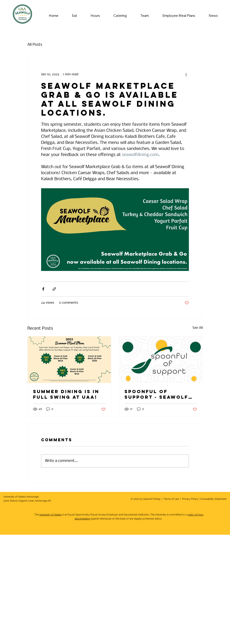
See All (197, 328)
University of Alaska (50, 514)
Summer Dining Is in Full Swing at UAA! (66, 394)
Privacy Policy (189, 498)
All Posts (34, 45)
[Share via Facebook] (43, 289)
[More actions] (186, 74)
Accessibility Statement (213, 498)
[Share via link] (54, 289)
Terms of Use (171, 498)
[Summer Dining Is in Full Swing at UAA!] (69, 359)
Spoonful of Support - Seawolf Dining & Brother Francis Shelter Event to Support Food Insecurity (156, 394)
